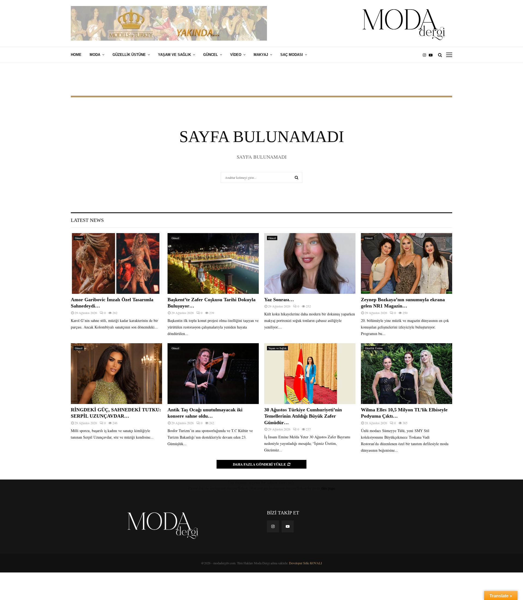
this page (328, 488)
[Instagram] (426, 55)
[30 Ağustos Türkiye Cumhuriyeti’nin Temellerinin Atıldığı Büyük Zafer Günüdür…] (309, 373)
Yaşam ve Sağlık (174, 55)
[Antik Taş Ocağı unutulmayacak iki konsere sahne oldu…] (213, 373)
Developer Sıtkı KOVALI (305, 563)
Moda (95, 55)
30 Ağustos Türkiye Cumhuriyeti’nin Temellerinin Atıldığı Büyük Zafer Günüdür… (303, 416)
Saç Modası (291, 55)
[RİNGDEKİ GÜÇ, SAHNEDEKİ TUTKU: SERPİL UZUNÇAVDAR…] (116, 373)
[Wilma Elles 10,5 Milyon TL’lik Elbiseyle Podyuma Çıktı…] (406, 373)
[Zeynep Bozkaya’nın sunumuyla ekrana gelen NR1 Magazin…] (406, 263)
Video (235, 55)
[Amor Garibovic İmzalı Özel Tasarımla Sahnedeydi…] (116, 263)
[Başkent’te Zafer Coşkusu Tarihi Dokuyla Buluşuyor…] (213, 263)
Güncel (210, 55)
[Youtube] (432, 55)
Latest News (87, 220)
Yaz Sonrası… (279, 299)
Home (76, 55)
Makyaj (261, 55)
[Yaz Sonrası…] (309, 263)
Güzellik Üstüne (129, 55)
